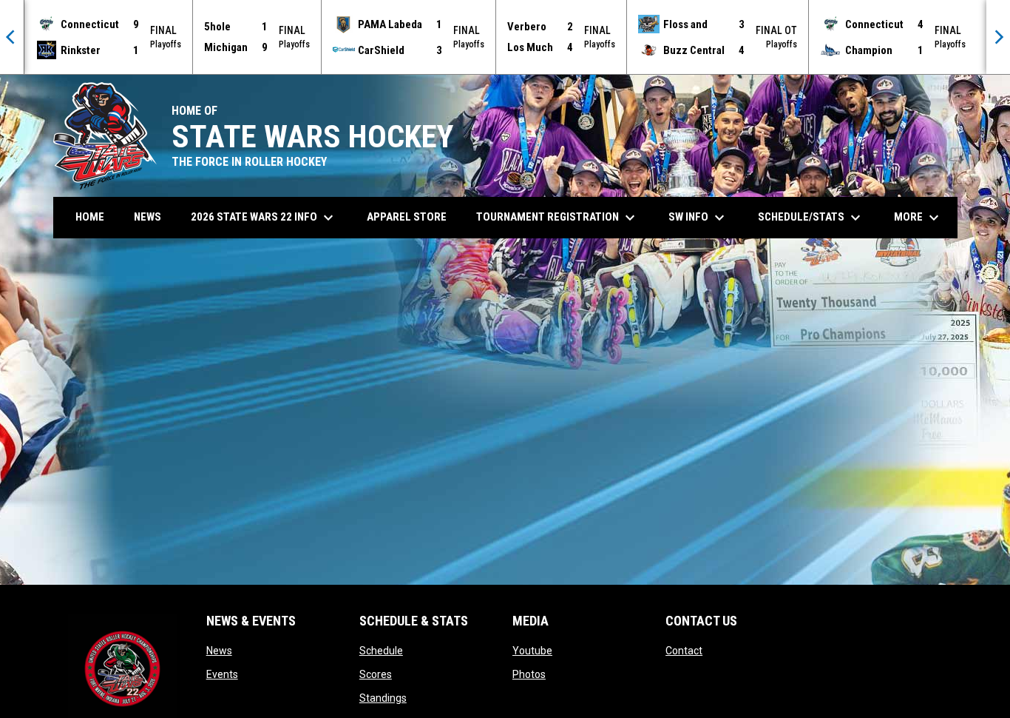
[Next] (998, 37)
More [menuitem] (918, 218)
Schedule (381, 651)
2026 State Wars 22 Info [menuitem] (264, 218)
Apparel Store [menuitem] (407, 217)
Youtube (532, 651)
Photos (529, 674)
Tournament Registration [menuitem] (557, 218)
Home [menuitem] (89, 217)
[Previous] (12, 37)
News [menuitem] (147, 217)
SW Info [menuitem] (698, 218)
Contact (683, 651)
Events (222, 674)
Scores (375, 674)
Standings (383, 698)
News (219, 651)
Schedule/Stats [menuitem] (811, 218)
